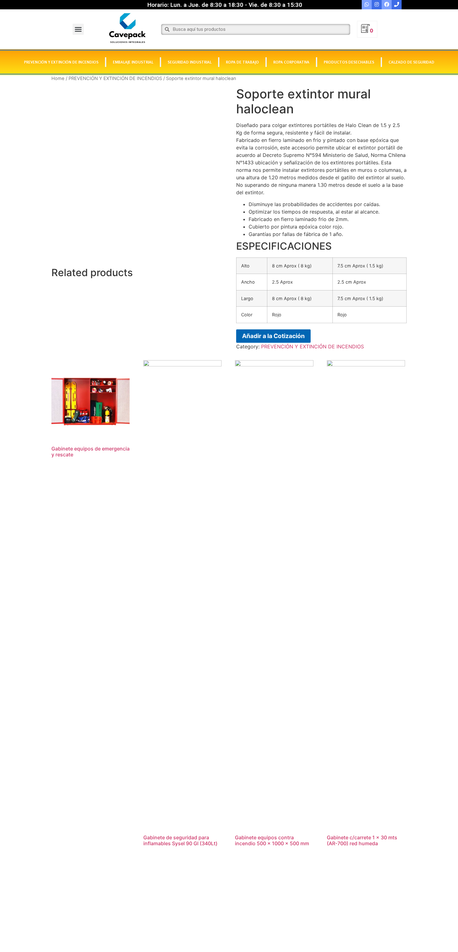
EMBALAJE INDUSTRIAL (133, 62)
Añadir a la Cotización (273, 336)
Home (57, 78)
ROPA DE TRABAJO (242, 62)
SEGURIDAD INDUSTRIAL (190, 62)
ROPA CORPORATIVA (291, 62)
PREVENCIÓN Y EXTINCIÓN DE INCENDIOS (61, 62)
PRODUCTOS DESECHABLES (349, 62)
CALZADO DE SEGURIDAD (411, 62)
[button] (78, 29)
